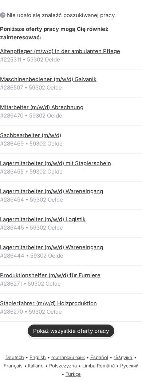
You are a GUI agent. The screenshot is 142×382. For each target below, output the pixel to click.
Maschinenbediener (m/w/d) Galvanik (48, 79)
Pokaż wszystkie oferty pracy (71, 330)
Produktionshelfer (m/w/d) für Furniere (50, 275)
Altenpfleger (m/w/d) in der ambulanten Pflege (60, 51)
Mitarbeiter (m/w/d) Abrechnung (41, 107)
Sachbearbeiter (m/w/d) (30, 135)
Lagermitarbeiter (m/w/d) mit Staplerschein (55, 163)
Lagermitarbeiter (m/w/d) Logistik (43, 219)
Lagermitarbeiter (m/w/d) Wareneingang (51, 191)
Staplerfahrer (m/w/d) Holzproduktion (48, 303)
